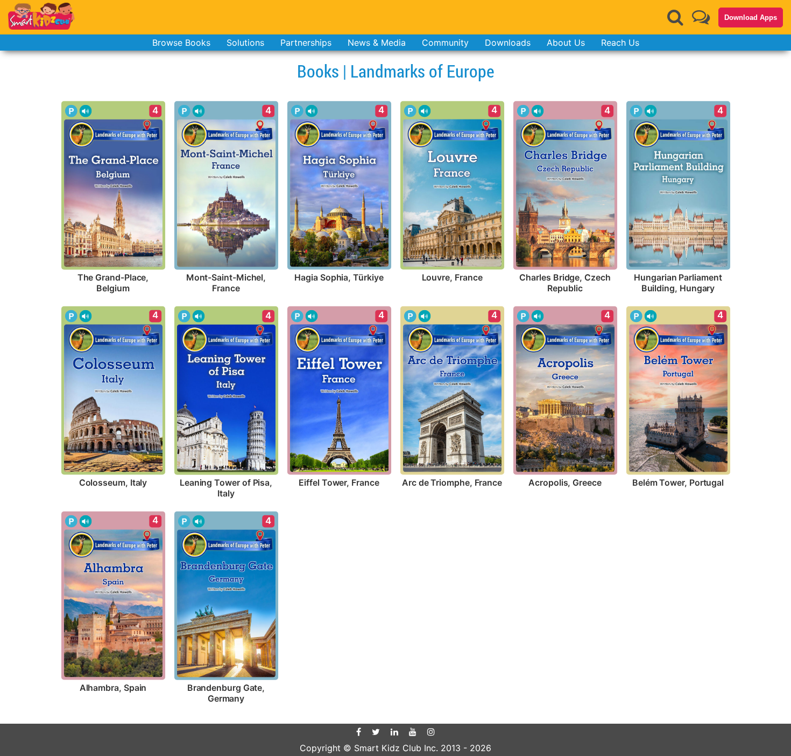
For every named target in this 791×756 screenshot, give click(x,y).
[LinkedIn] (394, 731)
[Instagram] (431, 731)
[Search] (675, 17)
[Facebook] (359, 731)
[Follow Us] (701, 17)
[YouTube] (412, 731)
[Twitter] (376, 731)
